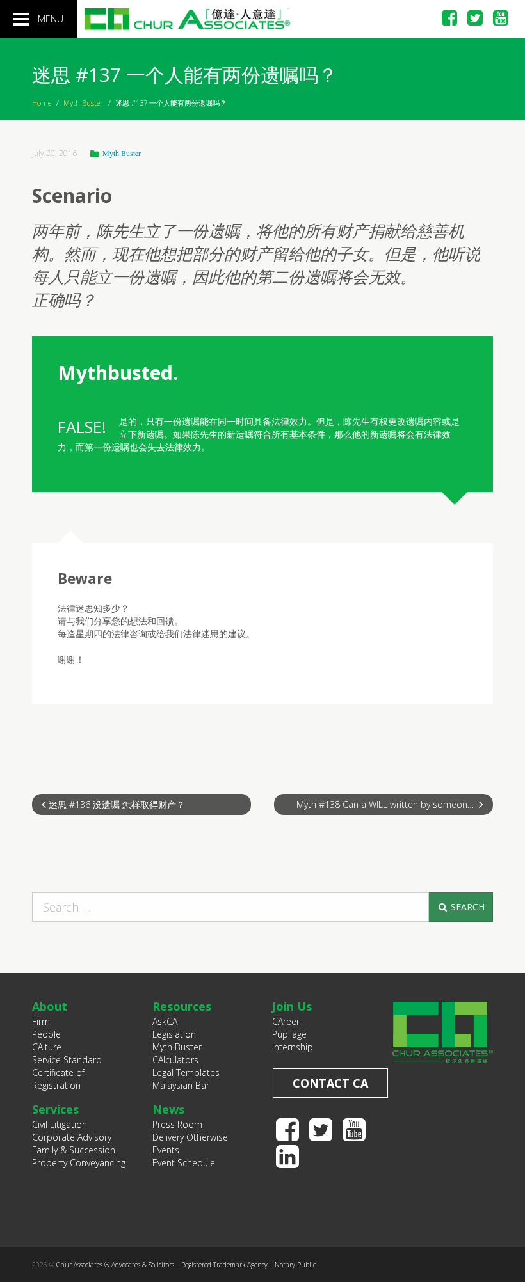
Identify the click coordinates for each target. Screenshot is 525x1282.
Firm (41, 1021)
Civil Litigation (59, 1124)
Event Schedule (183, 1163)
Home (41, 102)
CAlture (46, 1047)
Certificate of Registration (58, 1078)
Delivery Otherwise (190, 1137)
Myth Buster (83, 102)
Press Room (177, 1124)
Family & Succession (73, 1150)
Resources (181, 1006)
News (168, 1109)
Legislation (174, 1034)
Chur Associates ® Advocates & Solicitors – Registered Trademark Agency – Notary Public (186, 1264)
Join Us (292, 1006)
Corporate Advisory (71, 1137)
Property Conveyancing (78, 1163)
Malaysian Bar (180, 1085)
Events (165, 1150)
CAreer (286, 1021)
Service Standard (67, 1060)
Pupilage (289, 1034)
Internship (292, 1047)
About (49, 1006)
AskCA (164, 1021)
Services (55, 1109)
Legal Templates (186, 1072)
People (46, 1034)
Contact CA (330, 1083)
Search (466, 907)
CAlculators (175, 1060)
